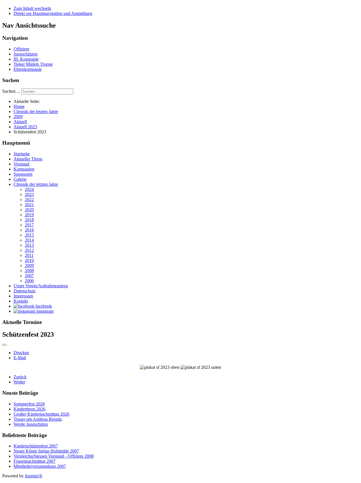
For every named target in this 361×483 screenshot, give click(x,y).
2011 (29, 255)
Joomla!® (33, 475)
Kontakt (21, 301)
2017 (29, 224)
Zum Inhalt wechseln (32, 8)
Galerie (20, 179)
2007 (29, 275)
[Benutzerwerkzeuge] (4, 345)
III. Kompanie (26, 59)
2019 (29, 214)
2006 (29, 280)
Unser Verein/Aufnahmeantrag (41, 285)
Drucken (21, 352)
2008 (29, 270)
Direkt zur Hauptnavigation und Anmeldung (53, 13)
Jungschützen (26, 54)
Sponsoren (23, 174)
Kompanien (24, 169)
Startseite (22, 153)
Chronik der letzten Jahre (36, 184)
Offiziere (21, 49)
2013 (29, 245)
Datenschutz (25, 290)
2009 (29, 265)
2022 (29, 199)
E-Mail (20, 357)
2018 (29, 219)
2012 (29, 250)
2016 (29, 230)
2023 (29, 194)
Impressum (23, 296)
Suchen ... (11, 91)
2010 (29, 260)
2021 (29, 204)
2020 (29, 209)
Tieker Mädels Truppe (33, 64)
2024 (29, 189)
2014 (29, 240)
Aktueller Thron (28, 158)
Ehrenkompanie (28, 69)
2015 (29, 235)
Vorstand (21, 164)
